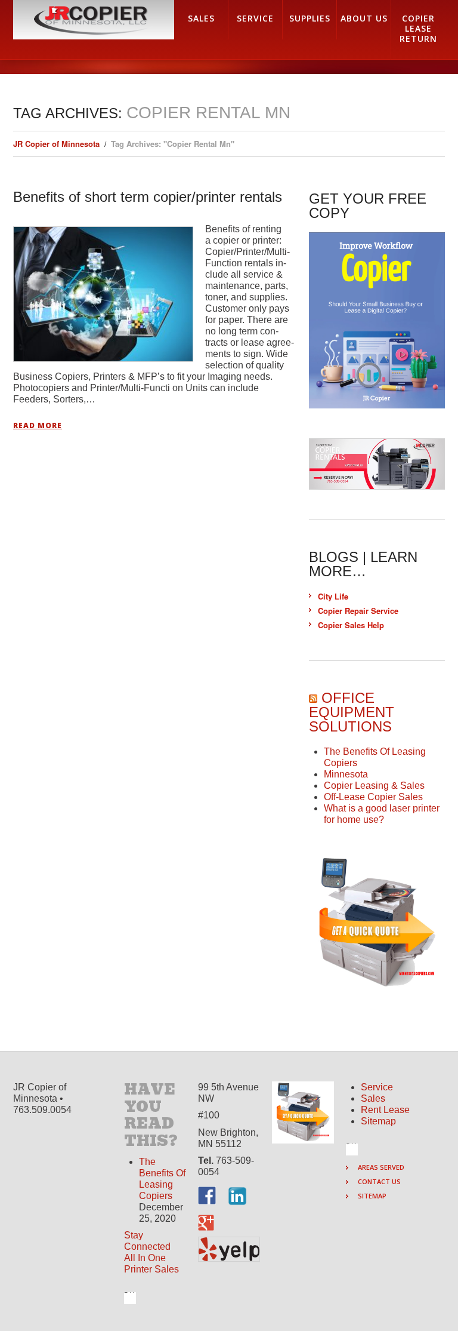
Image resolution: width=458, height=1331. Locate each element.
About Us (364, 18)
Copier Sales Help (351, 625)
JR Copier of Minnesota (56, 143)
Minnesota (346, 774)
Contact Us (379, 1181)
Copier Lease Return (418, 28)
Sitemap (378, 1121)
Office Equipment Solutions (351, 712)
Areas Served (381, 1167)
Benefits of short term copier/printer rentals (147, 197)
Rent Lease (385, 1110)
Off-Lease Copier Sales (373, 797)
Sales (373, 1098)
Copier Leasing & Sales (374, 785)
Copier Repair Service (358, 610)
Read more (37, 426)
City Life (333, 596)
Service (377, 1087)
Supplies (309, 18)
